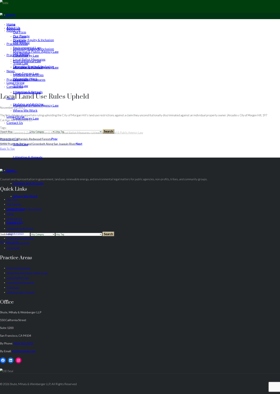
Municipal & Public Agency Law (123, 132)
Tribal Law (12, 287)
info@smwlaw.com (23, 351)
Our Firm (12, 199)
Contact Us (13, 223)
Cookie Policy (15, 233)
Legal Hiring (14, 218)
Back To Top (7, 148)
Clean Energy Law (17, 277)
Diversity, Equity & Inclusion (24, 209)
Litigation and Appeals (20, 292)
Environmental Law (18, 268)
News (10, 214)
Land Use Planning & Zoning (17, 132)
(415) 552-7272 (23, 343)
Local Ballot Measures (20, 282)
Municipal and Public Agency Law (27, 272)
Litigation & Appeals (48, 132)
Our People (13, 204)
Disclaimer (13, 248)
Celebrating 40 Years (19, 228)
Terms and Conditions (20, 238)
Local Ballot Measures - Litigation (83, 132)
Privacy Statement (17, 243)
